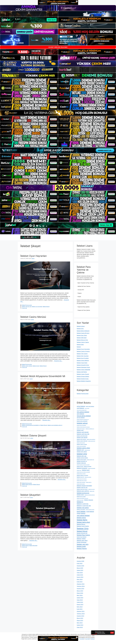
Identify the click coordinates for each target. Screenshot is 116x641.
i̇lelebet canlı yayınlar (81, 439)
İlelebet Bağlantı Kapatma (84, 381)
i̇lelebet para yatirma (83, 491)
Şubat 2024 (80, 597)
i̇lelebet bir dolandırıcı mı (90, 428)
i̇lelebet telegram (88, 500)
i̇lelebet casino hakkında (82, 440)
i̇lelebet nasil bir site (82, 487)
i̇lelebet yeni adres (83, 507)
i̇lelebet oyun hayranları (37, 306)
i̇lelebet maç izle (80, 477)
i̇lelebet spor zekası (80, 500)
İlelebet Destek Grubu (83, 378)
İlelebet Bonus (81, 524)
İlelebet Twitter (81, 538)
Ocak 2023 (80, 627)
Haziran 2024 (80, 588)
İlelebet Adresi (81, 326)
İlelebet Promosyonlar (27, 305)
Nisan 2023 (80, 620)
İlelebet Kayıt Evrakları (83, 358)
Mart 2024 (80, 595)
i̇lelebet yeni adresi (81, 509)
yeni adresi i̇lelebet (83, 515)
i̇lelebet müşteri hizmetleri (84, 485)
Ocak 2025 (80, 572)
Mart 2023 (80, 622)
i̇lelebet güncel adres (82, 457)
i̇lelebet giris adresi (82, 451)
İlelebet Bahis (82, 520)
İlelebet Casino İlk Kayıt (83, 333)
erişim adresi (87, 408)
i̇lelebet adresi (82, 423)
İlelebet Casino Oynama (83, 351)
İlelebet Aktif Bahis (82, 372)
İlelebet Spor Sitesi (82, 335)
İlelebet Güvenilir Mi (82, 533)
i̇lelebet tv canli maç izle (84, 505)
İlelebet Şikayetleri (30, 494)
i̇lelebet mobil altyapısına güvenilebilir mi (31, 425)
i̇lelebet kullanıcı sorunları (81, 473)
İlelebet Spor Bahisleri (81, 536)
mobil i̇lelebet (90, 511)
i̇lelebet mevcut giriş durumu (82, 478)
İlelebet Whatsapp (81, 542)
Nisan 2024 (80, 593)
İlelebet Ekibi (80, 344)
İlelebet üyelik (81, 546)
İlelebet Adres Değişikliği (83, 369)
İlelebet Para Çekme (83, 535)
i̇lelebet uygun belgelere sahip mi (55, 425)
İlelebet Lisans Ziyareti (83, 374)
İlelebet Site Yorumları (83, 356)
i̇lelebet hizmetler (87, 466)
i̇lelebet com (80, 450)
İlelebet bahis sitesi (83, 522)
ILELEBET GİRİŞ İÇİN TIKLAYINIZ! (58, 47)
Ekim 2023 (80, 606)
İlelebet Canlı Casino (83, 526)
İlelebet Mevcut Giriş (82, 340)
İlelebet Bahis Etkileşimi (83, 331)
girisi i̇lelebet (80, 414)
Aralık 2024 (80, 575)
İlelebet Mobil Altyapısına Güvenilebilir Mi (42, 376)
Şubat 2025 (80, 570)
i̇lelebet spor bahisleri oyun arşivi (82, 498)
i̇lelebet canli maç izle (26, 306)
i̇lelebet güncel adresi (81, 459)
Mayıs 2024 (80, 590)
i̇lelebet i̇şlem (79, 470)
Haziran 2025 (80, 565)
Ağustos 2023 (80, 611)
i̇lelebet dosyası (87, 450)
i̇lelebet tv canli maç (82, 504)
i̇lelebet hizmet (36, 365)
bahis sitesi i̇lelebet (90, 406)
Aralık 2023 (80, 602)
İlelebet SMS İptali (81, 337)
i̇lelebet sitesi (80, 494)
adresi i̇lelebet (81, 406)
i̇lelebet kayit (85, 470)
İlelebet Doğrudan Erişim (83, 367)
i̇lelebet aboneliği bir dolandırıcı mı (83, 419)
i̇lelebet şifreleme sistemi (90, 509)
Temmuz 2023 (81, 613)
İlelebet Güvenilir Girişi (83, 365)
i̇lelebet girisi (82, 454)
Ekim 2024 (80, 579)
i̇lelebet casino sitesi (83, 448)
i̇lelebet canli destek (83, 432)
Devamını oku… (58, 361)
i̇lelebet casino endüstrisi (91, 439)
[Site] (29, 82)
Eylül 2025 (79, 563)
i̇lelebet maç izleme (88, 477)
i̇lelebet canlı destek (82, 437)
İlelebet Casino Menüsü (33, 316)
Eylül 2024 (79, 581)
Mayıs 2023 (80, 618)
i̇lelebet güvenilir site (90, 459)
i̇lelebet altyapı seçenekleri (81, 425)
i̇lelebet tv (80, 502)
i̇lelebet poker (92, 491)
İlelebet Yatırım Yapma (83, 342)
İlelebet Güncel (82, 531)
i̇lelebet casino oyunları (82, 444)
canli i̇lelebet (80, 408)
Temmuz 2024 (81, 586)
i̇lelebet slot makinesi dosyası (90, 494)
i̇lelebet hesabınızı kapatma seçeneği (83, 464)
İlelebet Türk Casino (82, 353)
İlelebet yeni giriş (82, 544)
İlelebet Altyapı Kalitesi (83, 376)
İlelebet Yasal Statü (82, 362)
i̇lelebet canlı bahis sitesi (82, 435)
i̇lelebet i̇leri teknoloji (91, 468)
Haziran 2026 (80, 561)
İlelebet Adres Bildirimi (83, 360)
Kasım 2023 (80, 604)
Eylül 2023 (79, 609)
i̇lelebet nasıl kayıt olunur (82, 489)
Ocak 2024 (80, 600)
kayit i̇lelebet (81, 511)
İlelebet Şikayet (46, 306)
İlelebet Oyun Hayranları (33, 255)
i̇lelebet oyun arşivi (91, 489)
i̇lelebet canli (80, 430)
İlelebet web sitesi (82, 540)
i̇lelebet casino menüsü (27, 365)
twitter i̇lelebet (81, 513)
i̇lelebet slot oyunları (81, 496)
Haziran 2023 (80, 616)
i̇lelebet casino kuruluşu (81, 442)
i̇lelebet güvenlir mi (82, 461)
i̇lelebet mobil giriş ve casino (82, 480)
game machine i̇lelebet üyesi (81, 410)
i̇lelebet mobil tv (88, 482)
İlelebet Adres (81, 517)
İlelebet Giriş (80, 328)
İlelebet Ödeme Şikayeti (33, 435)
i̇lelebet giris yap (81, 456)
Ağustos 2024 (80, 584)
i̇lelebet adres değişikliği (82, 421)
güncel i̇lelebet (81, 417)
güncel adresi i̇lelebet (84, 416)
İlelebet (79, 347)
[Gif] (58, 113)
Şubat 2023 (80, 625)
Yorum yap (24, 308)
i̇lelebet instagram (82, 468)
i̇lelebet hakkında (81, 463)
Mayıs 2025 (80, 568)
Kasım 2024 (80, 577)
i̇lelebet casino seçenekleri (81, 446)
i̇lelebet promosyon (83, 493)
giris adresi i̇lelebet (83, 412)
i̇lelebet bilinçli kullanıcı (81, 428)
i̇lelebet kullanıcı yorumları (82, 475)
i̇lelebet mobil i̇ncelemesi (81, 482)
